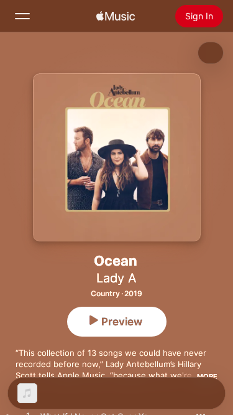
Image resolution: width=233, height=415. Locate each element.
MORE (207, 376)
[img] (115, 16)
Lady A (116, 278)
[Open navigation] (22, 16)
